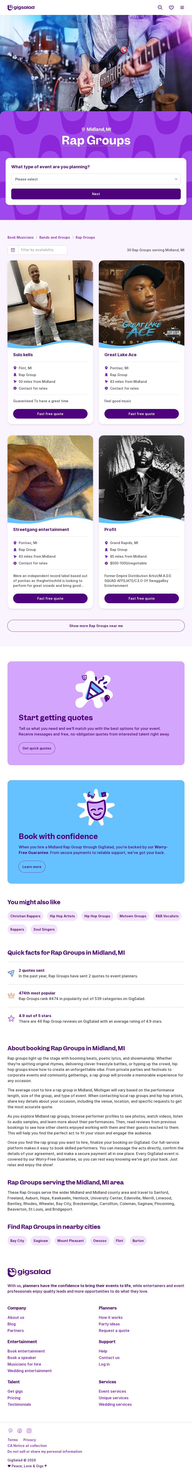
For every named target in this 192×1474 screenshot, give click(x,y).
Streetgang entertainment (41, 529)
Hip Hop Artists (62, 916)
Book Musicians (20, 237)
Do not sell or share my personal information (44, 1451)
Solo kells (23, 354)
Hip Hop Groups (97, 916)
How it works (111, 1317)
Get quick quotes (36, 748)
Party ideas (109, 1324)
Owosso (100, 1241)
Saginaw (40, 1241)
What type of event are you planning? (50, 166)
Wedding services (115, 1404)
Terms (12, 1440)
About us (15, 1317)
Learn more (31, 867)
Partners (15, 1330)
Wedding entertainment (29, 1370)
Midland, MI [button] (99, 129)
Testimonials (19, 1404)
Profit (110, 529)
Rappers (17, 929)
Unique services (114, 1397)
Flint (119, 1241)
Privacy (29, 1440)
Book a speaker (21, 1357)
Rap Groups (85, 237)
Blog (11, 1324)
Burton (138, 1241)
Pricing (13, 1397)
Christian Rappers (25, 916)
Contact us (109, 1357)
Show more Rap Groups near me (96, 626)
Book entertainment (26, 1351)
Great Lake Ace (120, 354)
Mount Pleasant (70, 1241)
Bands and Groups (54, 237)
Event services (112, 1391)
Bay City (17, 1241)
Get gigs (15, 1391)
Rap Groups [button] (96, 140)
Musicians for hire (24, 1364)
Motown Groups (133, 916)
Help (103, 1351)
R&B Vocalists (167, 916)
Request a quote (114, 1330)
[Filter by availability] (42, 250)
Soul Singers (44, 929)
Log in (104, 1364)
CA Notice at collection (27, 1446)
